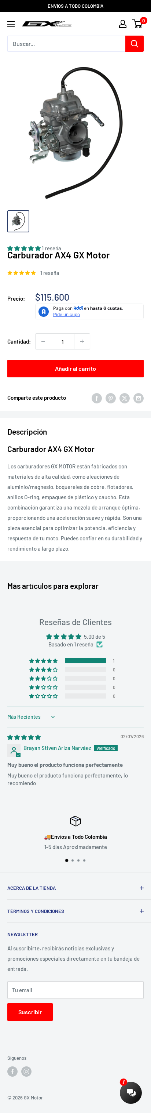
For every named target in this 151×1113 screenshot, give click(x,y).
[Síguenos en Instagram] (26, 1071)
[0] (137, 23)
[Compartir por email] (138, 397)
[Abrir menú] (11, 24)
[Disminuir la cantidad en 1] (43, 341)
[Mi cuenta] (122, 24)
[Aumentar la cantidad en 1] (82, 341)
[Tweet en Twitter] (124, 397)
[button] (44, 660)
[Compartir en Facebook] (97, 397)
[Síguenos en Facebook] (12, 1071)
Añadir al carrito (75, 368)
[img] (24, 737)
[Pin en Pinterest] (111, 397)
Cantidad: (19, 341)
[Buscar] (134, 44)
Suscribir (30, 1011)
